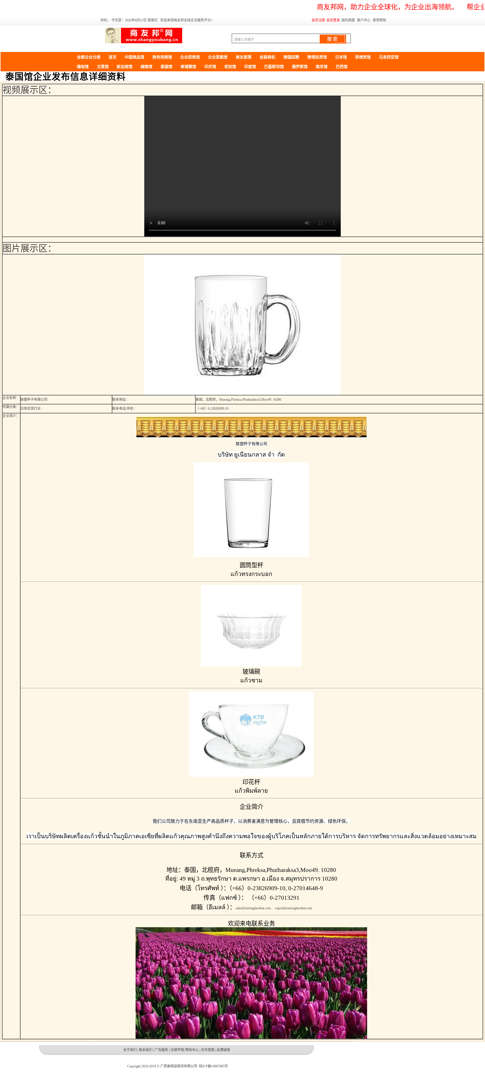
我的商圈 (348, 20)
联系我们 (145, 1050)
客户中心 (363, 20)
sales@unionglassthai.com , (253, 908)
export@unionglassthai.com (293, 908)
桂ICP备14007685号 (213, 1066)
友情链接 (223, 1050)
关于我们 (130, 1050)
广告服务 (161, 1050)
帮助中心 (192, 1050)
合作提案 (207, 1050)
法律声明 (177, 1050)
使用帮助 (379, 20)
